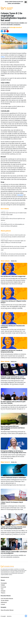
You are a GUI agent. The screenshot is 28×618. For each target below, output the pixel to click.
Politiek (3, 585)
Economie (3, 587)
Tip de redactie (5, 600)
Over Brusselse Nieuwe (7, 598)
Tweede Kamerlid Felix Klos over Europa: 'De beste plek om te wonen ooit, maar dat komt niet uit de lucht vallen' (14, 248)
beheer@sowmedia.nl (16, 27)
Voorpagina (4, 583)
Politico (3, 56)
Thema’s (3, 592)
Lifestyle (3, 590)
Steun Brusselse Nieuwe (7, 610)
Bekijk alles (14, 261)
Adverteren (4, 602)
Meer (25, 208)
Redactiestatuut (5, 577)
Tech (2, 589)
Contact (3, 604)
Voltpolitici (20, 195)
